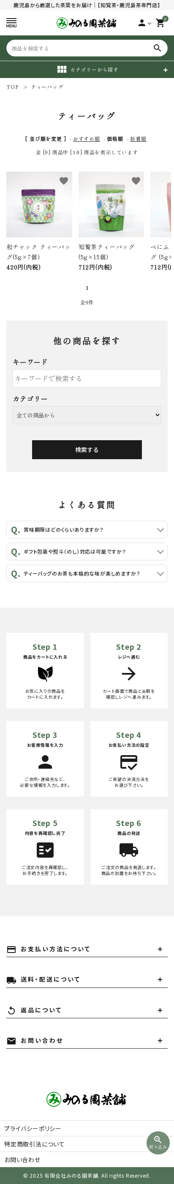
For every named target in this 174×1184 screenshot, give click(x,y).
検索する (87, 449)
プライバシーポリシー (33, 1128)
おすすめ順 (86, 138)
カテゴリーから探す (94, 69)
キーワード (30, 362)
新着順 (138, 138)
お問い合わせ (22, 1159)
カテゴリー (30, 398)
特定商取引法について (34, 1144)
